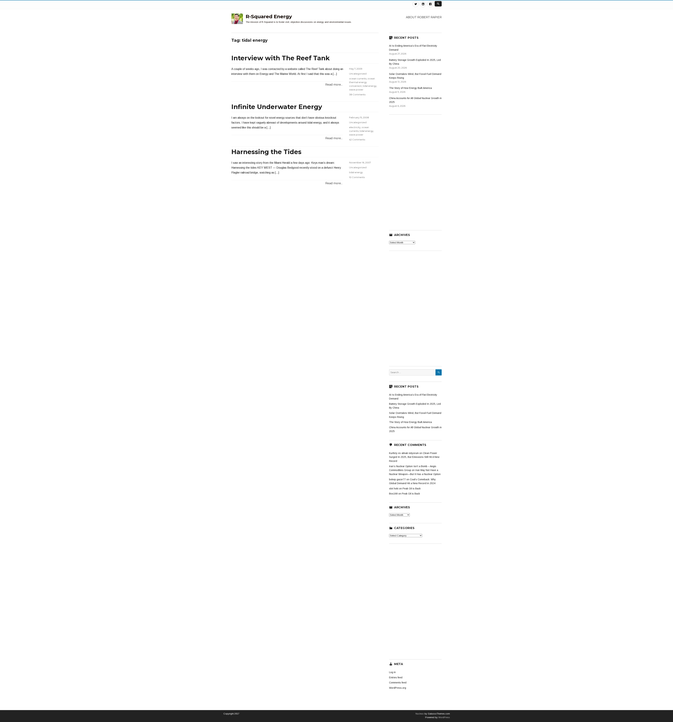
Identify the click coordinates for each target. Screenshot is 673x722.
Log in (392, 672)
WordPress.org (397, 687)
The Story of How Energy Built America (410, 88)
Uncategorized (357, 73)
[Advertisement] (415, 170)
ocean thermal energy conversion (362, 82)
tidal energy (369, 85)
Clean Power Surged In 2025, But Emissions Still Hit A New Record (414, 457)
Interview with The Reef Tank (280, 58)
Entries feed (395, 677)
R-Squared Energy (269, 16)
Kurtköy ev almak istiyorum (404, 453)
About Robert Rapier (424, 17)
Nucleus (420, 713)
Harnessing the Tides (266, 152)
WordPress (444, 717)
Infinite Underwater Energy (276, 107)
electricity (355, 127)
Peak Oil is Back (412, 488)
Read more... (333, 84)
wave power (356, 89)
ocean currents (357, 78)
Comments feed (397, 682)
